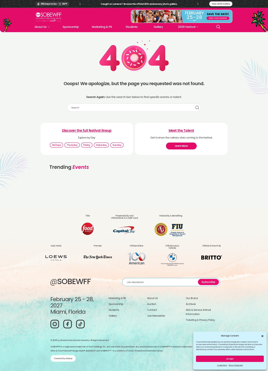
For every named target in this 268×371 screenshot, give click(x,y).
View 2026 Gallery (221, 3)
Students (132, 27)
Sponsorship (71, 27)
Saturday (101, 145)
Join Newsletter (156, 315)
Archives (191, 304)
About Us (152, 298)
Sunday (117, 145)
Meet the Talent (181, 130)
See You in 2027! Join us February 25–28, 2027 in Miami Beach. (150, 4)
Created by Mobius (63, 358)
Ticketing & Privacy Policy (200, 320)
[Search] (218, 26)
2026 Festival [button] (186, 27)
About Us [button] (40, 27)
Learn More (181, 146)
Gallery (158, 27)
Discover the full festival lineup (87, 130)
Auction (151, 304)
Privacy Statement (236, 365)
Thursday (72, 145)
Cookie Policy (222, 365)
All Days (56, 145)
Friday (86, 145)
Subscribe (208, 282)
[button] (262, 335)
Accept (230, 358)
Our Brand (192, 298)
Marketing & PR (102, 27)
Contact (152, 310)
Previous (80, 4)
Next (198, 4)
